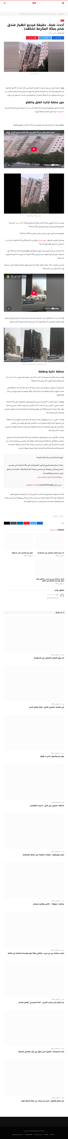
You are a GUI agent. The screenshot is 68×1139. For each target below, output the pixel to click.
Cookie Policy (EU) (28, 1134)
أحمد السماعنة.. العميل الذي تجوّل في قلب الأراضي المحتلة (41, 1052)
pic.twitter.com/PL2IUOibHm (50, 477)
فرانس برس (19, 223)
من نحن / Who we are (38, 1134)
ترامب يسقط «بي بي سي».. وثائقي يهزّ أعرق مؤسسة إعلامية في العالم (50, 580)
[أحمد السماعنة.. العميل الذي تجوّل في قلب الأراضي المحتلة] (34, 1028)
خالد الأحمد (60, 33)
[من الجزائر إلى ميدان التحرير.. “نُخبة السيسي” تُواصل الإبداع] (34, 979)
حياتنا (62, 704)
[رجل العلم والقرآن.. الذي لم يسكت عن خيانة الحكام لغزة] (34, 1077)
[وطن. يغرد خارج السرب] (34, 3)
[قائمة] (63, 3)
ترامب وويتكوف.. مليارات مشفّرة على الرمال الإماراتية (43, 855)
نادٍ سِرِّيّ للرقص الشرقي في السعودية (50, 553)
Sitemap (46, 1134)
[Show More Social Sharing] (24, 38)
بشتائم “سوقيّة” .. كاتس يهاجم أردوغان (48, 904)
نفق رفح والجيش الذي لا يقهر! (22, 553)
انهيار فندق (42, 240)
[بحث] (5, 3)
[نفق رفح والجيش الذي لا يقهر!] (18, 542)
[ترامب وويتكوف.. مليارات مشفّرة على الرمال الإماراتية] (34, 831)
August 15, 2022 (32, 484)
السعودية (60, 111)
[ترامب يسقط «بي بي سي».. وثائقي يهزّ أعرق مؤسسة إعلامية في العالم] (49, 568)
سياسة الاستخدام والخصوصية (17, 1134)
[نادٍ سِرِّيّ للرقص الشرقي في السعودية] (49, 542)
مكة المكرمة (12, 377)
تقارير (63, 802)
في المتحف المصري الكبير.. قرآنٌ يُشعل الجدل (46, 707)
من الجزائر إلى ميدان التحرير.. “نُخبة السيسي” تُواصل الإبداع (41, 1002)
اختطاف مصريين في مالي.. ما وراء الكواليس (47, 806)
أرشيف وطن (54, 14)
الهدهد (50, 14)
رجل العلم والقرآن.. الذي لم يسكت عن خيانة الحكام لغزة (42, 1101)
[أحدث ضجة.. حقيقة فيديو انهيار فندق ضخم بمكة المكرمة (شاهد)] (34, 57)
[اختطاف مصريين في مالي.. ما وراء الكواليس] (34, 782)
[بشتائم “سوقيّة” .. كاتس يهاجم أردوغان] (34, 880)
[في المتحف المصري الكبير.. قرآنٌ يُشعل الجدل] (34, 683)
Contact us (52, 1134)
